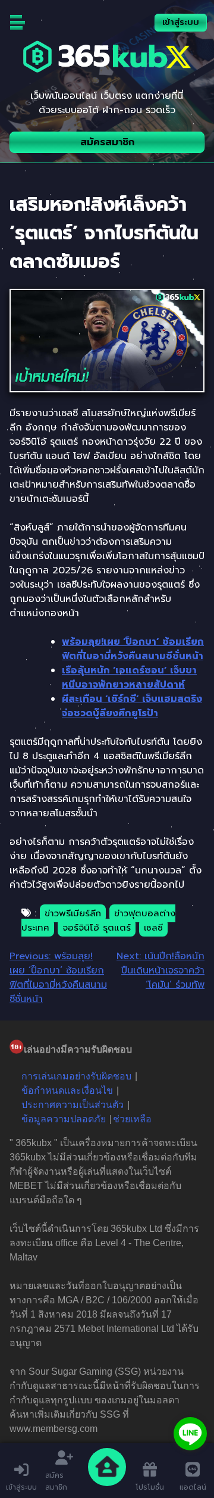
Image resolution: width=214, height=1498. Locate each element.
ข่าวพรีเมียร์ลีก (73, 913)
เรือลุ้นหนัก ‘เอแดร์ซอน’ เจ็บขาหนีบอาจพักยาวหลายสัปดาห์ (129, 677)
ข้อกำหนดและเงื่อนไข (67, 1090)
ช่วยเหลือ (132, 1119)
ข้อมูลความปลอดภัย (63, 1119)
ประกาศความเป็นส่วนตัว (72, 1105)
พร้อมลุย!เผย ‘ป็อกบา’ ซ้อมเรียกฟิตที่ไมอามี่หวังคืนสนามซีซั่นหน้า (133, 649)
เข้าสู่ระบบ (180, 22)
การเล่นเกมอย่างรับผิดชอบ (76, 1076)
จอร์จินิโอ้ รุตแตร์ (96, 927)
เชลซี (153, 927)
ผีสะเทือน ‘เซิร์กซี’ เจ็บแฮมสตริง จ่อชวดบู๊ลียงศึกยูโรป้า (132, 706)
